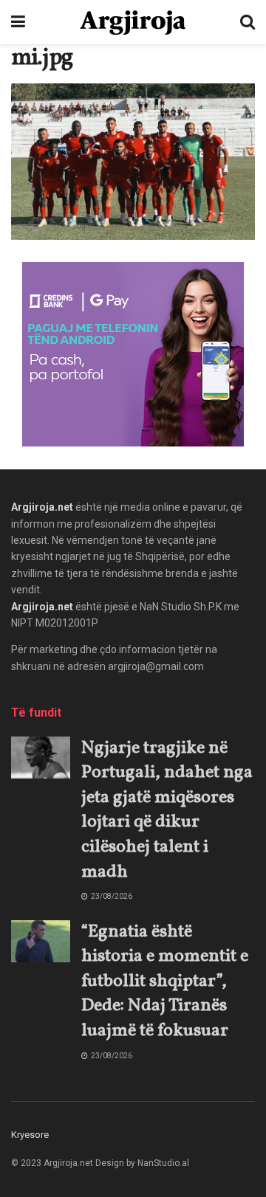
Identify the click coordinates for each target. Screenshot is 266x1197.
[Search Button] (247, 22)
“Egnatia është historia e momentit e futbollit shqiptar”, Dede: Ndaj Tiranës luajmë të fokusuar (164, 982)
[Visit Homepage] (132, 22)
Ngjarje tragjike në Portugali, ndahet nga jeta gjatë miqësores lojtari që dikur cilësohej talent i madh (167, 810)
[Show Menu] (18, 22)
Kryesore (30, 1134)
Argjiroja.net (42, 507)
